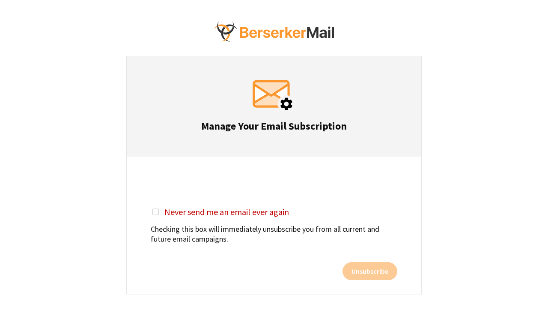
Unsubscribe (369, 271)
